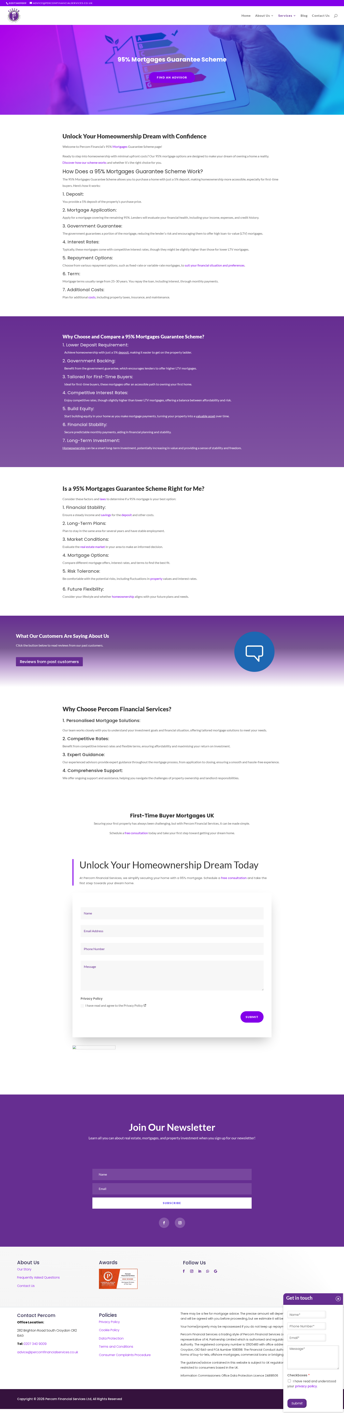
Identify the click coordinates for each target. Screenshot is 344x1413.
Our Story (24, 1269)
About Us (262, 15)
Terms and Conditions (116, 1346)
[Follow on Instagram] (180, 1223)
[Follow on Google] (215, 1271)
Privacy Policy (109, 1322)
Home (246, 15)
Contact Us (321, 15)
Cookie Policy (109, 1330)
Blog (304, 15)
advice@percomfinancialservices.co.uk (47, 1352)
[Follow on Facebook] (164, 1223)
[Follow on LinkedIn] (199, 1271)
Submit (252, 1017)
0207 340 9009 (35, 1343)
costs (92, 297)
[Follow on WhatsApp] (207, 1271)
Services (285, 15)
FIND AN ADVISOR (172, 77)
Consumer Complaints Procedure (125, 1355)
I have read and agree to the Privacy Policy (114, 1005)
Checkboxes (298, 1375)
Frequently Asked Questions (38, 1277)
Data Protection (111, 1338)
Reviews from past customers (49, 661)
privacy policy (306, 1386)
